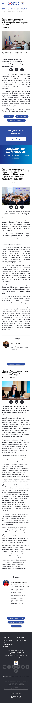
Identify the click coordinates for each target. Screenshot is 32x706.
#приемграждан (21, 116)
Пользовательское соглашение (16, 683)
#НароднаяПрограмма (16, 622)
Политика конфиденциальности (16, 684)
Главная (4, 8)
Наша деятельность (13, 8)
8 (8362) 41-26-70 (16, 652)
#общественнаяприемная (16, 120)
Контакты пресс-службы (8, 645)
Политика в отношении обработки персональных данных (16, 686)
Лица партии (21, 637)
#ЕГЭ (16, 626)
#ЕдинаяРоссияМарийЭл (16, 364)
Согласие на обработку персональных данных (16, 688)
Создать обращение (16, 139)
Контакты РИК (21, 640)
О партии (6, 637)
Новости (23, 8)
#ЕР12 (9, 116)
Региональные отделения (7, 641)
